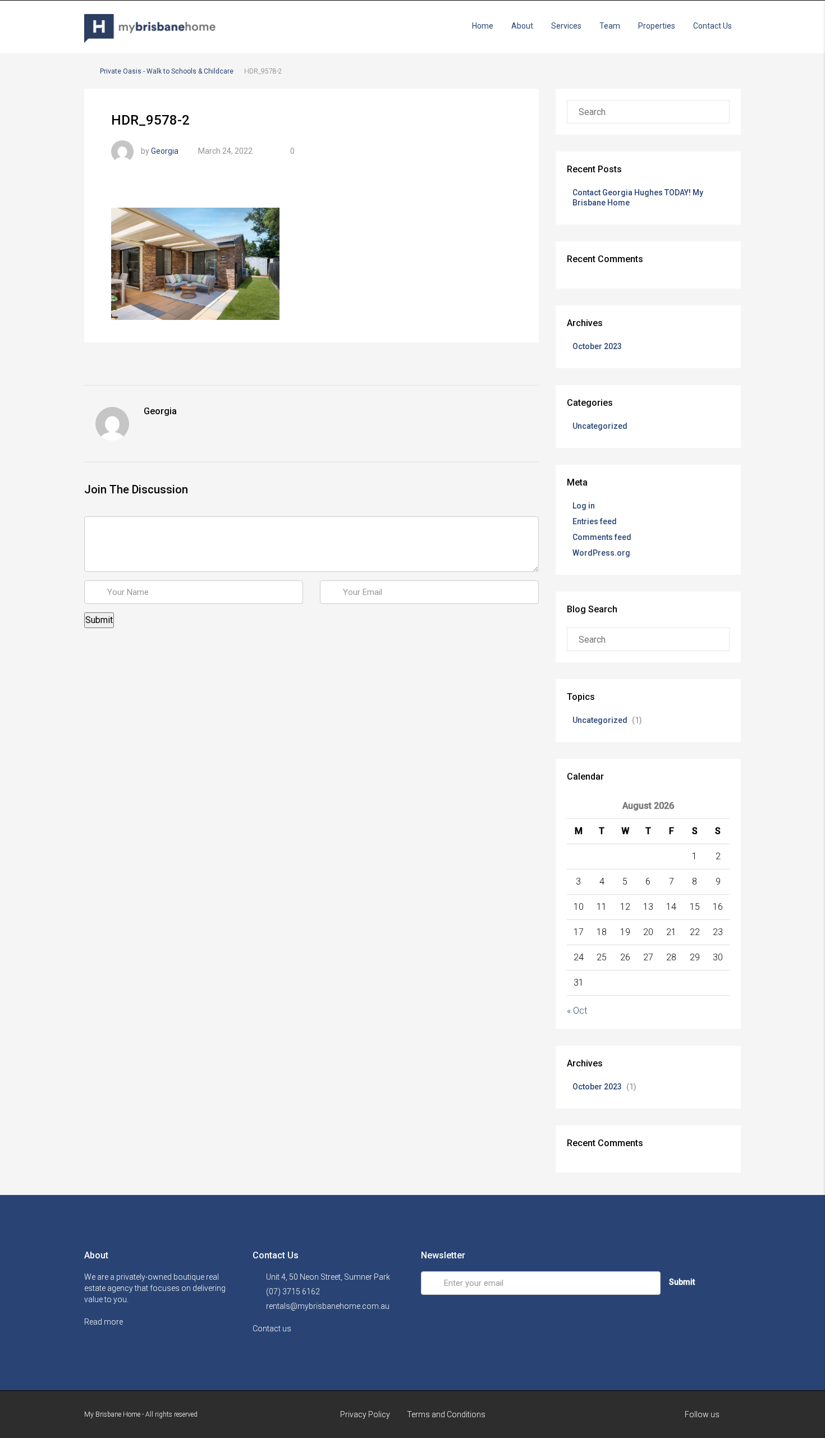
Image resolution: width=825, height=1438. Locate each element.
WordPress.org (601, 552)
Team (609, 25)
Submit (682, 1281)
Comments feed (601, 537)
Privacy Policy (365, 1414)
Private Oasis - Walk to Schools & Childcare (166, 71)
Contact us (273, 1328)
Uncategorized (599, 426)
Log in (583, 505)
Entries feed (594, 521)
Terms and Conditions (446, 1414)
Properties (656, 25)
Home (482, 25)
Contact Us (712, 25)
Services (566, 25)
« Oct (577, 1010)
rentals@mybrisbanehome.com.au (327, 1306)
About (522, 25)
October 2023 (597, 346)
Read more (104, 1321)
